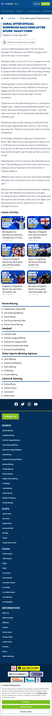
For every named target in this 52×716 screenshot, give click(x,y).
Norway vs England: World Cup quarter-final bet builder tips (37, 289)
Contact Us (10, 416)
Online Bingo (10, 384)
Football (11, 18)
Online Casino (10, 388)
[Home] (2, 18)
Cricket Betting (10, 374)
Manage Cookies (26, 712)
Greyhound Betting (12, 363)
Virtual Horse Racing (13, 324)
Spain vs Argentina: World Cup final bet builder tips (37, 262)
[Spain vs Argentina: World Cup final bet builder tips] (39, 250)
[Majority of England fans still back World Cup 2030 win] (39, 222)
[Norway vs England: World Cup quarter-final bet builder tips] (39, 277)
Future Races (10, 316)
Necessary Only (26, 707)
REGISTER (45, 4)
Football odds (10, 334)
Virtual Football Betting (14, 349)
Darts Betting (10, 366)
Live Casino (9, 391)
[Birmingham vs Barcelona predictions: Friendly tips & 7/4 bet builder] (13, 222)
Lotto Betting (10, 359)
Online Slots (9, 395)
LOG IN (36, 4)
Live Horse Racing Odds (15, 320)
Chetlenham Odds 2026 (14, 309)
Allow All (26, 702)
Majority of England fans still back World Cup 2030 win (37, 235)
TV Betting (8, 370)
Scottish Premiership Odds (16, 345)
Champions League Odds (15, 341)
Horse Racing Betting (13, 313)
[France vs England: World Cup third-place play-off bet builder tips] (13, 250)
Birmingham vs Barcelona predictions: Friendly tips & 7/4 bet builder (12, 235)
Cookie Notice (42, 693)
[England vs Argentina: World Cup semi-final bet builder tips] (13, 277)
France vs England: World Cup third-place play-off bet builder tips (12, 262)
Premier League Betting (15, 338)
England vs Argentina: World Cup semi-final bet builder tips (12, 289)
